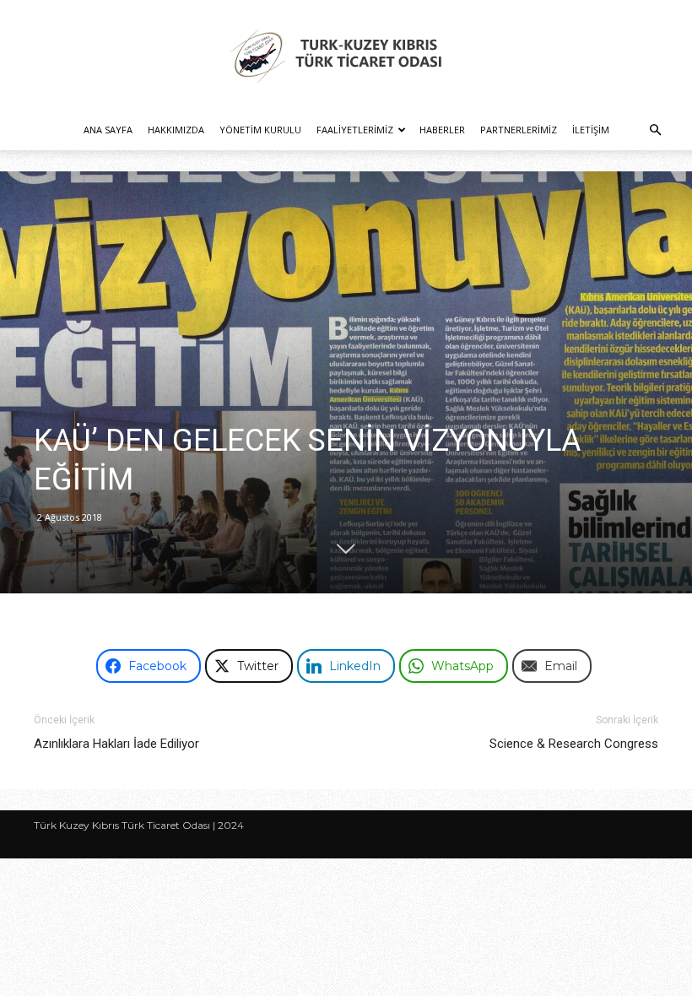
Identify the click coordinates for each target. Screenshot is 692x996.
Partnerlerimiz (518, 129)
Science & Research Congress (573, 743)
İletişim (590, 129)
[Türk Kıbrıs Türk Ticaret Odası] (346, 55)
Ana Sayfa (108, 129)
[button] (655, 130)
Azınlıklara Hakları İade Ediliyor (116, 743)
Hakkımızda (176, 129)
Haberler (442, 129)
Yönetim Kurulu (260, 129)
